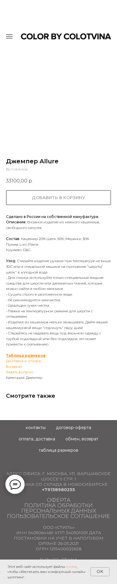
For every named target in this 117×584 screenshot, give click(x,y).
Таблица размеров (26, 355)
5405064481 (40, 532)
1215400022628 (66, 548)
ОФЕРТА (58, 500)
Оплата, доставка (37, 439)
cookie (71, 566)
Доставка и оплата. (24, 361)
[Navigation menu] (9, 36)
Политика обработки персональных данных (58, 508)
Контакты (36, 427)
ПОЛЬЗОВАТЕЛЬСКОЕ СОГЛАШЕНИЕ (58, 516)
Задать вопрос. (20, 372)
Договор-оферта (73, 427)
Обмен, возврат (81, 439)
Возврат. (14, 366)
